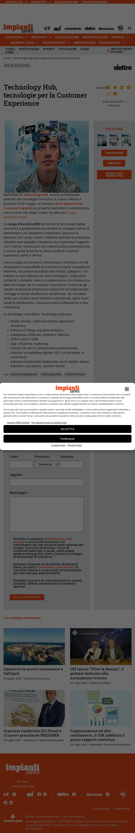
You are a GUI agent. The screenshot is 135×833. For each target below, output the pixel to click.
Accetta (67, 429)
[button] (127, 389)
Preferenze (67, 438)
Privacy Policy (75, 445)
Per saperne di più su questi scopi (49, 422)
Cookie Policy (58, 445)
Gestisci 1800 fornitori (18, 422)
